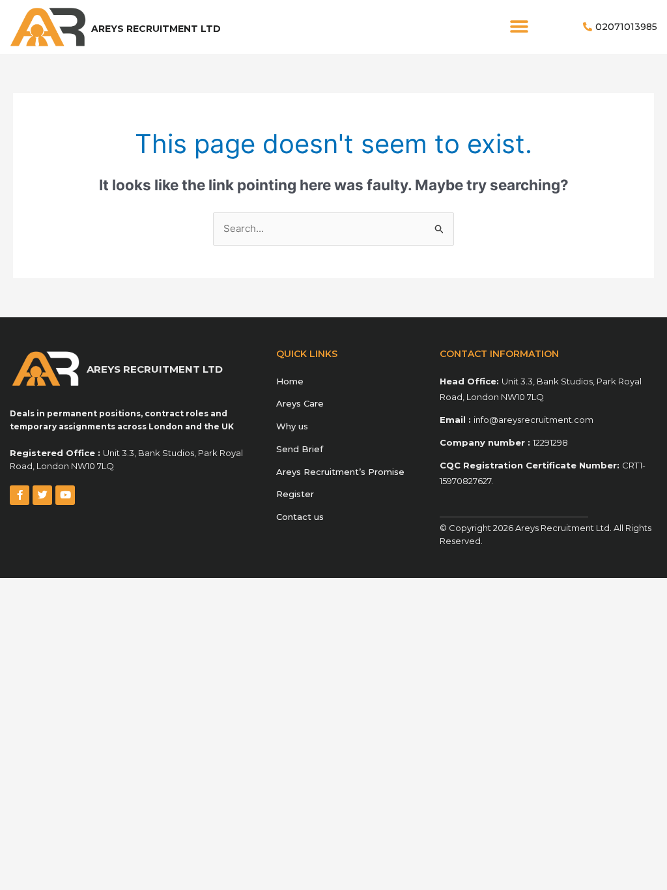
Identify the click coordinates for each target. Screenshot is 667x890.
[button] (518, 27)
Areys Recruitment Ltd (156, 29)
